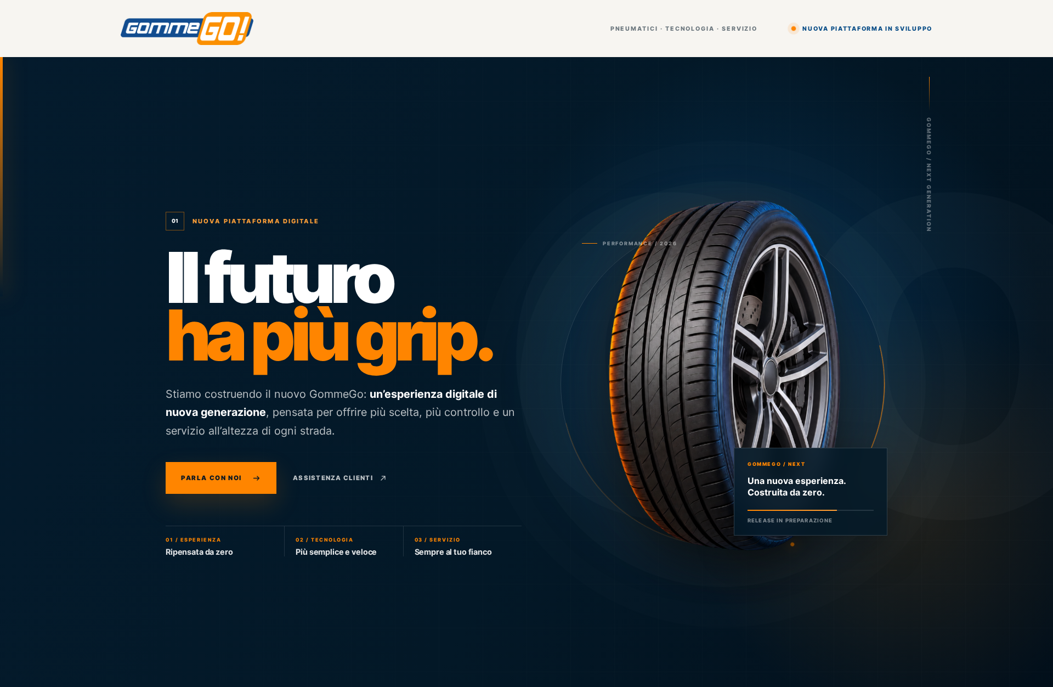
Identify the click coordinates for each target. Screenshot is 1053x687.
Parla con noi (211, 478)
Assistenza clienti (333, 478)
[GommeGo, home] (187, 29)
